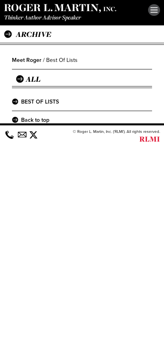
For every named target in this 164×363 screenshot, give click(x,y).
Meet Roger (26, 60)
